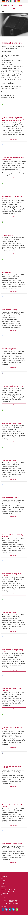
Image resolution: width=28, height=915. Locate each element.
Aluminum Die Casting (9, 309)
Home (2, 878)
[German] (3, 1)
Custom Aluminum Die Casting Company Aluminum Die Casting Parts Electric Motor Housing (13, 119)
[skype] (13, 909)
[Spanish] (19, 1)
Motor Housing (7, 272)
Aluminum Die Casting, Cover (12, 423)
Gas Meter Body (7, 235)
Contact (3, 886)
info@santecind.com (9, 97)
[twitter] (6, 909)
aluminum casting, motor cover (12, 386)
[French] (15, 1)
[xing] (10, 909)
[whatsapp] (17, 909)
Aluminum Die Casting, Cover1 (12, 843)
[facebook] (3, 909)
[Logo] (14, 7)
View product (14, 139)
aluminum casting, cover (10, 498)
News (2, 883)
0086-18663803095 (8, 95)
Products (3, 881)
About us (3, 880)
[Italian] (11, 1)
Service (3, 884)
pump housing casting (9, 349)
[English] (7, 1)
